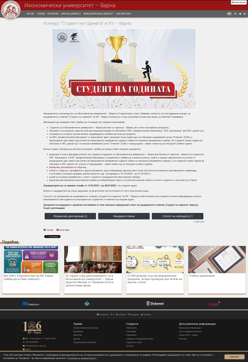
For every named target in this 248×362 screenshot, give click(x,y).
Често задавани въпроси (190, 331)
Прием (41, 13)
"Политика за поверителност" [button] (82, 358)
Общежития (131, 335)
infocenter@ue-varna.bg (35, 346)
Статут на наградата (176, 216)
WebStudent (131, 328)
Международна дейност (99, 13)
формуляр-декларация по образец (67, 167)
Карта (27, 349)
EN (235, 13)
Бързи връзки (240, 2)
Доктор (76, 339)
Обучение (53, 13)
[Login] (240, 13)
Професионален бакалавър (85, 328)
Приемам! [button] (234, 357)
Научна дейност (71, 13)
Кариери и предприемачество (139, 339)
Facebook (103, 314)
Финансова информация (190, 328)
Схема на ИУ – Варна (188, 335)
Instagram (134, 314)
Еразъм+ (130, 346)
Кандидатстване (124, 216)
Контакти (183, 339)
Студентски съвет (134, 342)
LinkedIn (122, 314)
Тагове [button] (49, 230)
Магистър (77, 335)
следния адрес (129, 185)
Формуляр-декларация (69, 216)
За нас (31, 13)
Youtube (147, 314)
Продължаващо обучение (84, 342)
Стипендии (131, 331)
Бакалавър (78, 331)
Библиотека (123, 13)
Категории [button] (64, 230)
